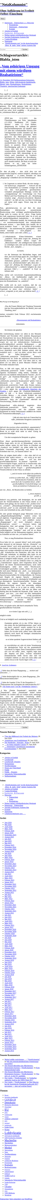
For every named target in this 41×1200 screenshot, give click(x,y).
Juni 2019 (8, 962)
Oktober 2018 (10, 973)
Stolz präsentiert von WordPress (20, 1199)
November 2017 (10, 993)
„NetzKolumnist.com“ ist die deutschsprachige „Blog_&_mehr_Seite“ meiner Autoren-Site (21, 44)
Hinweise (8, 795)
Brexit (6, 1095)
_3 (1, 682)
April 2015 (8, 1036)
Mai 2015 (8, 1034)
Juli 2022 (8, 894)
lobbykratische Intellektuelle (25, 82)
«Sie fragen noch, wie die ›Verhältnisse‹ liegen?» (19, 687)
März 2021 (8, 923)
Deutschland (8, 1107)
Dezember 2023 (10, 864)
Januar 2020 (9, 950)
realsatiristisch (9, 1171)
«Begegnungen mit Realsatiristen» (28, 320)
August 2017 (9, 999)
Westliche (8, 1195)
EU (7, 1109)
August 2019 (9, 960)
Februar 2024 (9, 860)
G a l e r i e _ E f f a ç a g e (14, 33)
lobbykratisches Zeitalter (13, 1138)
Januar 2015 (9, 1042)
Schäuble (7, 1178)
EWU (6, 1112)
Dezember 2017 (10, 991)
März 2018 (8, 985)
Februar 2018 (9, 987)
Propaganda (8, 1163)
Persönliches (13, 25)
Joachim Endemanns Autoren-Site (17, 37)
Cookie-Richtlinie (11, 39)
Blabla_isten (4, 82)
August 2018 (9, 975)
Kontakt (12, 29)
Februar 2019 (9, 971)
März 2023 (8, 878)
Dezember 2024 (10, 847)
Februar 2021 (9, 925)
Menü (3, 19)
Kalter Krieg (9, 1127)
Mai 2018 (8, 981)
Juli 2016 (8, 1026)
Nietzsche (8, 1156)
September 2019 (10, 958)
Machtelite (11, 1140)
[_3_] (23, 414)
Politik (7, 770)
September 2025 (10, 835)
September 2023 (10, 870)
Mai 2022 (8, 897)
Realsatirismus (15, 84)
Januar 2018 (9, 989)
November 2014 (10, 1047)
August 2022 (9, 892)
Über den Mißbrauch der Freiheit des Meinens (21, 736)
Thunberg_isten (5, 86)
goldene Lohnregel (11, 1119)
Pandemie (7, 1158)
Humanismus (9, 764)
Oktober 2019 (10, 956)
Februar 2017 (9, 1012)
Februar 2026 (9, 831)
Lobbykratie (13, 1133)
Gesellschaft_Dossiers (12, 762)
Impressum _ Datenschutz (18, 27)
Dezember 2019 (10, 952)
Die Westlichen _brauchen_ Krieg (17, 742)
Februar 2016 (9, 1030)
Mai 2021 (8, 919)
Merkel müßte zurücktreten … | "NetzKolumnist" (22, 1059)
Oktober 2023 (10, 868)
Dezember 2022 (10, 884)
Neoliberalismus (10, 766)
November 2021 (10, 907)
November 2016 (10, 1018)
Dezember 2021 (10, 905)
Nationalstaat (9, 1150)
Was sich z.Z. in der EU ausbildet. (22, 1075)
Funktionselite (8, 1115)
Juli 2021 (8, 915)
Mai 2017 (8, 1005)
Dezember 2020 (10, 929)
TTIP (6, 1184)
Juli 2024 (8, 853)
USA (6, 1191)
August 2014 (9, 1051)
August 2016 (9, 1024)
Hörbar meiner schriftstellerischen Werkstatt (20, 35)
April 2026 (8, 827)
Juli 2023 (8, 874)
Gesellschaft (9, 760)
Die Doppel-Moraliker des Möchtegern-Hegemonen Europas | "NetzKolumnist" (19, 1067)
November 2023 (10, 866)
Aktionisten (30, 80)
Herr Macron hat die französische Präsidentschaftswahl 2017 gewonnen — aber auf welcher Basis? (21, 1084)
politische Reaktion (11, 1161)
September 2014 (10, 1049)
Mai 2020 (8, 942)
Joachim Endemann (18, 86)
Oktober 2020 (10, 934)
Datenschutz (13, 797)
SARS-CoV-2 (10, 1176)
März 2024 (8, 857)
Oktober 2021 (10, 909)
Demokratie (10, 1102)
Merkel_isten (4, 84)
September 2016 (10, 1022)
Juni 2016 (8, 1028)
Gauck (7, 1117)
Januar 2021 (9, 927)
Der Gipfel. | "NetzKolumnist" (16, 1078)
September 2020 (10, 936)
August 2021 (9, 913)
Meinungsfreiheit (11, 1145)
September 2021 (10, 911)
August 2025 (9, 837)
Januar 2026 (9, 833)
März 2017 (8, 1010)
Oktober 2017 (10, 995)
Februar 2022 (9, 901)
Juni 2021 (8, 917)
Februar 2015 (9, 1040)
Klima (12, 82)
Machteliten (9, 1143)
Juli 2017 (8, 1001)
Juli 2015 (8, 1032)
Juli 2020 (8, 938)
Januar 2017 (9, 1014)
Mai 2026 (8, 825)
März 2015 (8, 1038)
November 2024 (10, 849)
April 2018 (8, 983)
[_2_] (37, 291)
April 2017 (8, 1008)
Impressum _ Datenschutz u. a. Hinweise (19, 23)
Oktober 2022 (10, 888)
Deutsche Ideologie (11, 1105)
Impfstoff (7, 1123)
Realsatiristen (26, 84)
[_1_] (30, 233)
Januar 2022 (9, 903)
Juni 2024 (8, 855)
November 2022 (10, 886)
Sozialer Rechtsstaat (10, 1182)
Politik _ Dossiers (11, 772)
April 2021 (8, 921)
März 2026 (8, 829)
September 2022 (10, 890)
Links (11, 799)
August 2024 (9, 851)
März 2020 (8, 946)
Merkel (8, 1147)
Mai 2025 (8, 843)
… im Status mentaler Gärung (15, 745)
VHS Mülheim (10, 1193)
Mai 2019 (8, 964)
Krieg (7, 1129)
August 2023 (9, 872)
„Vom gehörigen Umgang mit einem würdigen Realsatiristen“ (19, 70)
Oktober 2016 (10, 1020)
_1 (1, 671)
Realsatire (9, 1165)
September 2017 (10, 997)
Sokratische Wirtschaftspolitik (15, 774)
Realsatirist (7, 1169)
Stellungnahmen (20, 80)
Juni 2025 (8, 841)
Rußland (7, 1174)
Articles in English (11, 31)
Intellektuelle (8, 1125)
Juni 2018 (8, 979)
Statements (8, 41)
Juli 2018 (8, 977)
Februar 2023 (9, 880)
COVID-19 (10, 1099)
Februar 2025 (9, 845)
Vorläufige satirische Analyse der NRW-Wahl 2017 (21, 1079)
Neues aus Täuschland (13, 768)
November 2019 (10, 954)
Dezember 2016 (10, 1016)
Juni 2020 (8, 940)
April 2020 (8, 944)
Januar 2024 (9, 862)
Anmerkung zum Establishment (16, 740)
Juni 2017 (8, 1003)
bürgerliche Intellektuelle (11, 1097)
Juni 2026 (8, 823)
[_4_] (34, 660)
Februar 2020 (9, 948)
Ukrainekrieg (9, 1189)
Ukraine (8, 1186)
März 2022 (8, 899)
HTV (6, 1121)
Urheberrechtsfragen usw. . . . (15, 814)
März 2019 (8, 968)
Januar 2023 (9, 882)
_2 (1, 676)
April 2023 (8, 876)
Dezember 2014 (10, 1045)
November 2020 (10, 931)
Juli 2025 (8, 839)
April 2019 (8, 966)
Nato (6, 1152)
